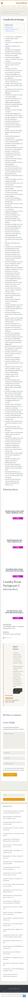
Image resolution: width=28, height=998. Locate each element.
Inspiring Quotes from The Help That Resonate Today (11, 952)
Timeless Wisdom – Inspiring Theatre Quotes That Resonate (13, 919)
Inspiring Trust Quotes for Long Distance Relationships (12, 879)
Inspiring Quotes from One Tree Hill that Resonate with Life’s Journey (12, 874)
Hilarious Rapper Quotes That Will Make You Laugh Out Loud (13, 947)
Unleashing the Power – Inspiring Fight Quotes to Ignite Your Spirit (13, 862)
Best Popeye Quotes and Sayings (12, 634)
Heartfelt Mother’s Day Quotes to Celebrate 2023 (13, 907)
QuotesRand (21, 3)
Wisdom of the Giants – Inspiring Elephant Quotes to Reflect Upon (13, 913)
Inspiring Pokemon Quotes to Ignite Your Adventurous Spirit (12, 823)
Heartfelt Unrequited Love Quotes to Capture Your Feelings (13, 828)
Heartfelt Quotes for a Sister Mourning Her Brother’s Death (13, 924)
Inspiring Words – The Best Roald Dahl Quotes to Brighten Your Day (13, 969)
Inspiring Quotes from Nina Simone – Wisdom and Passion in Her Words (12, 840)
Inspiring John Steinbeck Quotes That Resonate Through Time (11, 868)
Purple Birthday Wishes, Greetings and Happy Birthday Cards (13, 627)
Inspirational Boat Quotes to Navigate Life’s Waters (13, 930)
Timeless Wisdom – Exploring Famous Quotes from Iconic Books (13, 885)
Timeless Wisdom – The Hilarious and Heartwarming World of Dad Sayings (11, 902)
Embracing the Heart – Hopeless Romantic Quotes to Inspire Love (12, 896)
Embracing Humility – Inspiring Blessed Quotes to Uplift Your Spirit (12, 817)
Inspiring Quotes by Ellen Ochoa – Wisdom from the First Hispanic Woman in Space (13, 936)
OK (24, 996)
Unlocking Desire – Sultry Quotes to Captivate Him (13, 964)
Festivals (21, 11)
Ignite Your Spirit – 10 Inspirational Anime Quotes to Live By (12, 845)
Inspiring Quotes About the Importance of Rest (12, 941)
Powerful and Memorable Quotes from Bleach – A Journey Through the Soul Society (13, 812)
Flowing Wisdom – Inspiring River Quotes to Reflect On (13, 958)
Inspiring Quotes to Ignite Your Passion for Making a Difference (13, 890)
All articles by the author (17, 691)
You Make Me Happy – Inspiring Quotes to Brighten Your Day (12, 851)
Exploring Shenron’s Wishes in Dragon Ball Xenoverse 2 (13, 857)
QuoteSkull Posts (8, 11)
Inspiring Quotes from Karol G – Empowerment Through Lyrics (10, 975)
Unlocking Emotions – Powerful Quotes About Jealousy (13, 834)
